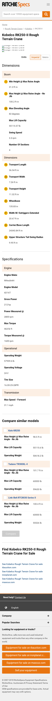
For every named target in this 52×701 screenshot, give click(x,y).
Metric (45, 57)
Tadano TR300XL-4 (18, 464)
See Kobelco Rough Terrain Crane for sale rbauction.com (22, 566)
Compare (11, 533)
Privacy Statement (34, 683)
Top (47, 697)
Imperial (35, 57)
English (15, 607)
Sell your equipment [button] (26, 670)
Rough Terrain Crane (13, 29)
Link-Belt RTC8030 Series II (22, 497)
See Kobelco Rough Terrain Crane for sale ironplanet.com (22, 573)
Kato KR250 (14, 430)
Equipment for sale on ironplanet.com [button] (26, 655)
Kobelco (28, 29)
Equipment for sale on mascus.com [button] (26, 662)
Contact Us (20, 597)
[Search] (46, 14)
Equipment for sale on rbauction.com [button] (26, 647)
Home (4, 24)
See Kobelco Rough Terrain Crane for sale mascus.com (22, 580)
